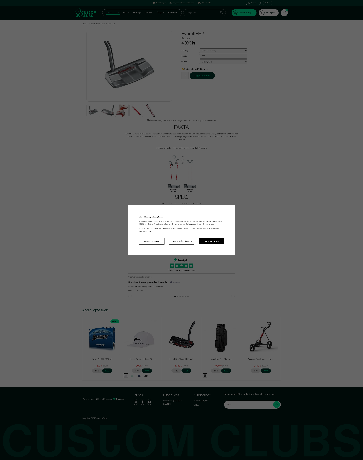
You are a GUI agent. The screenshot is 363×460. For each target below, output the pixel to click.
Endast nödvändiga (181, 241)
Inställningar (151, 241)
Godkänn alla (211, 241)
